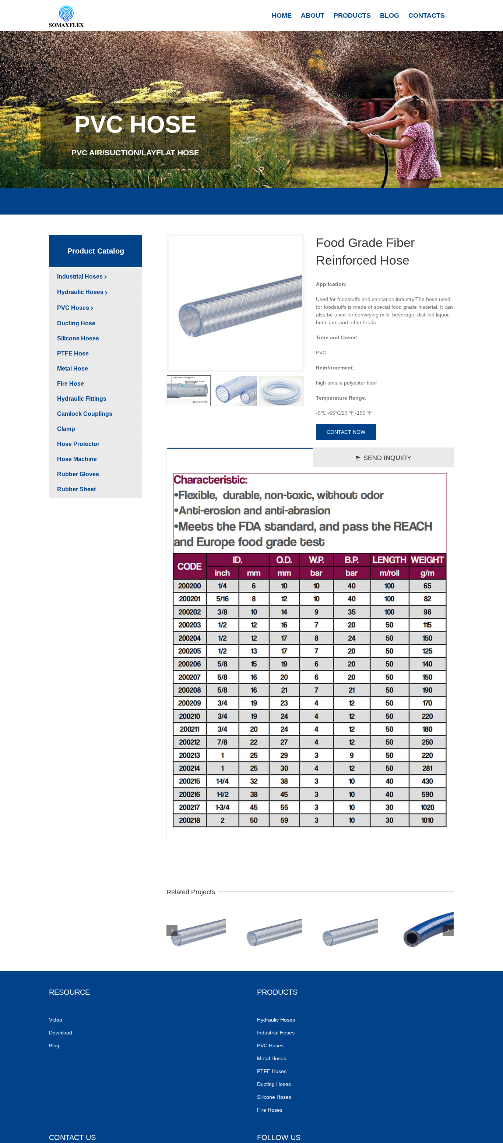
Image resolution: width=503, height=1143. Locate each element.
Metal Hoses (271, 1058)
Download (60, 1033)
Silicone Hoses (275, 1097)
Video (55, 1020)
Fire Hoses (270, 1110)
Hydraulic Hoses (276, 1020)
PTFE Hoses (272, 1071)
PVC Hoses (270, 1045)
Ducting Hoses (274, 1084)
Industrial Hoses (276, 1033)
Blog (54, 1045)
